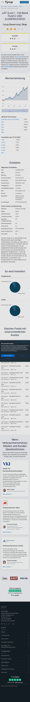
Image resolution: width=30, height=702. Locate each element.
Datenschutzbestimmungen (22, 342)
